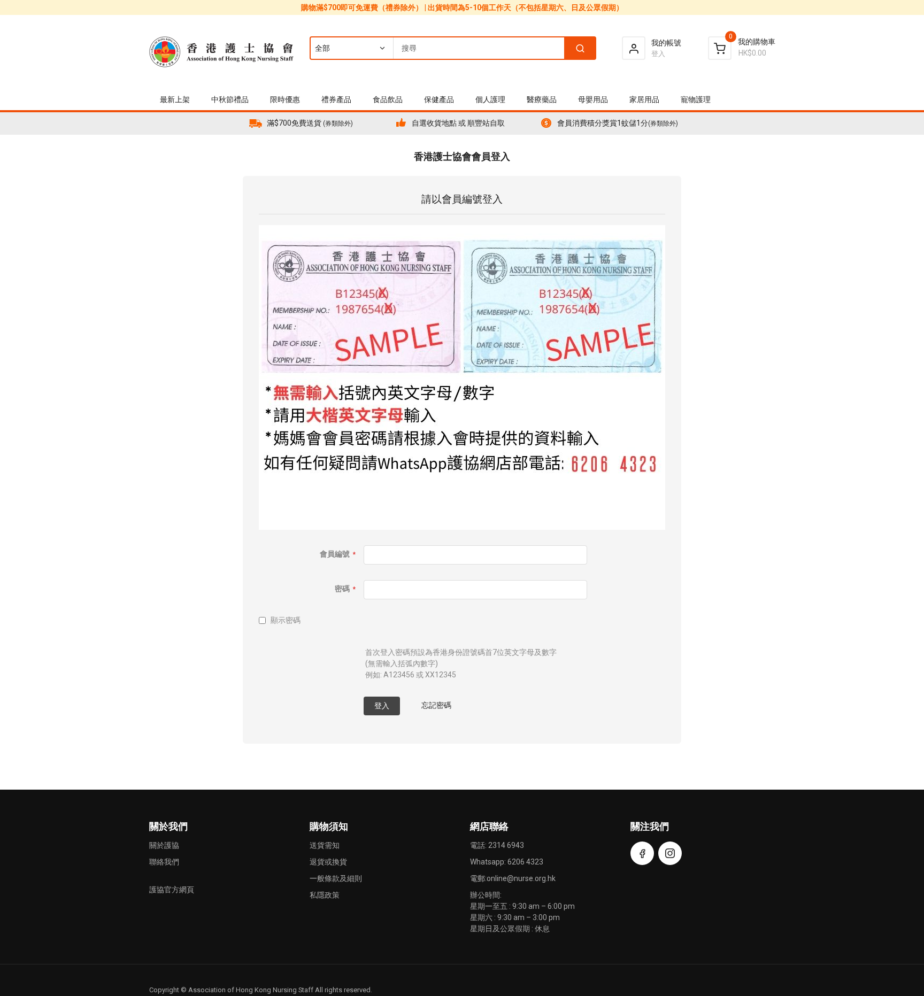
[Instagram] (670, 853)
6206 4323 (525, 862)
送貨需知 (325, 845)
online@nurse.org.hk (521, 878)
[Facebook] (642, 853)
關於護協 (164, 845)
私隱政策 (325, 895)
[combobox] (452, 48)
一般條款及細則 (336, 878)
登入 (658, 54)
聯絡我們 (164, 862)
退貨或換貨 (328, 862)
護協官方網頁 (171, 889)
